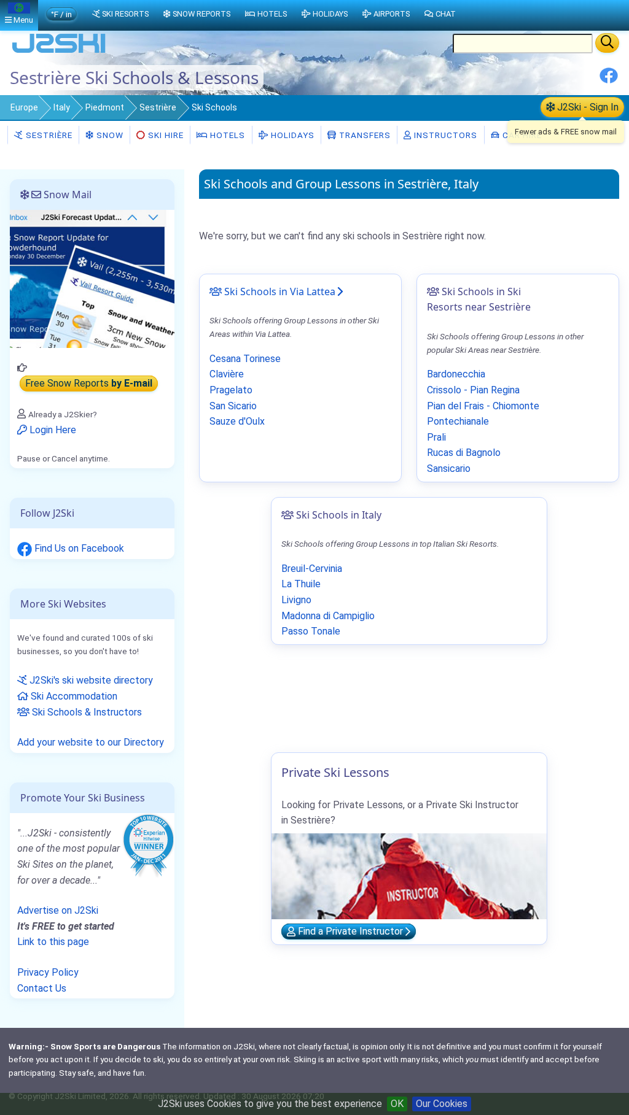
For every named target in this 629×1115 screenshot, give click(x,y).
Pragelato (230, 390)
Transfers (364, 135)
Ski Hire (166, 135)
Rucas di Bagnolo (464, 452)
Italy (61, 107)
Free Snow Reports (88, 384)
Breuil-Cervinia (311, 568)
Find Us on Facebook (78, 548)
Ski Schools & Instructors (85, 712)
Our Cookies (441, 1103)
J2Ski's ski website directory (90, 680)
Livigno (296, 600)
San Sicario (233, 406)
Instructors (444, 135)
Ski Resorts (125, 13)
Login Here (51, 430)
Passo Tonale (310, 631)
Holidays (291, 135)
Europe (24, 107)
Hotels (226, 135)
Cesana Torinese (245, 359)
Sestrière (157, 107)
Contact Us (41, 988)
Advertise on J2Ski (57, 910)
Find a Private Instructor (350, 932)
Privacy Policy (48, 972)
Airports (391, 13)
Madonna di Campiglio (328, 616)
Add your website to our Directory (90, 742)
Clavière (226, 374)
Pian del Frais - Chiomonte (483, 406)
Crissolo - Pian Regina (473, 390)
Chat (446, 13)
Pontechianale (458, 421)
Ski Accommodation (72, 696)
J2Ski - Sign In (587, 107)
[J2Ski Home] (59, 52)
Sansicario (449, 468)
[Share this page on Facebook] (608, 80)
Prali (436, 437)
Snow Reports (201, 13)
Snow (108, 135)
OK (397, 1103)
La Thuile (301, 584)
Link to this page (53, 941)
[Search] (607, 43)
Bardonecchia (456, 374)
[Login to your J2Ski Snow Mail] (92, 278)
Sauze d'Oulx (237, 421)
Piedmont (104, 107)
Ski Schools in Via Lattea (278, 291)
